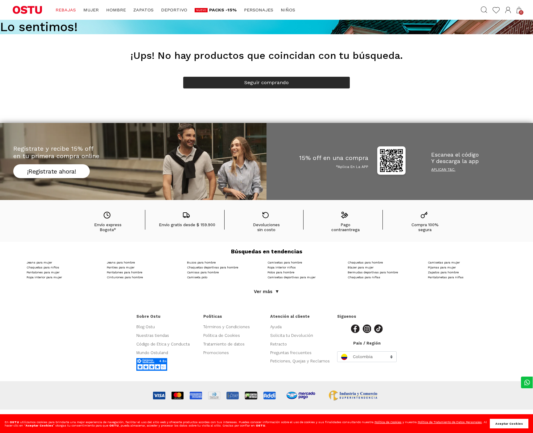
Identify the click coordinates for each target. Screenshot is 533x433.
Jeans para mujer (39, 262)
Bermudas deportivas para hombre (373, 272)
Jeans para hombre (121, 262)
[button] (508, 10)
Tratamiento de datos (224, 344)
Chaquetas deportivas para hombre (212, 267)
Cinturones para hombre (125, 277)
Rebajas (66, 9)
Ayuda (276, 327)
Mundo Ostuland (152, 352)
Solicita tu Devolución (291, 335)
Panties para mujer (120, 267)
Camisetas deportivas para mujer (291, 277)
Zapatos (143, 9)
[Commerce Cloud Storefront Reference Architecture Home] (27, 9)
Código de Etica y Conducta (163, 344)
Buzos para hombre (201, 262)
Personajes (258, 9)
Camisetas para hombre (284, 262)
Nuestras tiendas (152, 335)
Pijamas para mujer (442, 267)
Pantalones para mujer (43, 272)
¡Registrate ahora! (51, 171)
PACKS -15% (223, 9)
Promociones (216, 352)
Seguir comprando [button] (266, 82)
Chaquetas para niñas (364, 277)
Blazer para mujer (361, 267)
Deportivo (174, 9)
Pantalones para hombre (124, 272)
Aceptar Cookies (509, 423)
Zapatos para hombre (443, 272)
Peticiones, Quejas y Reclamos (300, 361)
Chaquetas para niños (43, 267)
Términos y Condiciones (226, 327)
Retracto (278, 344)
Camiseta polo (197, 277)
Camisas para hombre (203, 272)
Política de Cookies (221, 335)
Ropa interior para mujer (44, 277)
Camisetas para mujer (444, 262)
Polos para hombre (280, 272)
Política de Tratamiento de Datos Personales (450, 422)
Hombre (116, 9)
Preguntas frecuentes (291, 352)
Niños (288, 9)
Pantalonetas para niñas (446, 277)
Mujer (91, 9)
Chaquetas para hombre (365, 262)
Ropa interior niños (281, 267)
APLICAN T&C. (443, 169)
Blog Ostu (145, 327)
